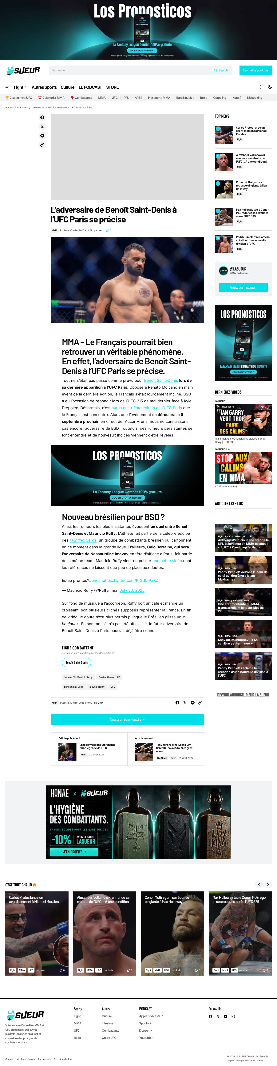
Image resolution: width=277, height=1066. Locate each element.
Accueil (9, 107)
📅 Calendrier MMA (51, 98)
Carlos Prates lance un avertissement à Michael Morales (251, 131)
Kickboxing (254, 98)
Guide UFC (109, 1038)
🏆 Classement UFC (18, 98)
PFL (126, 98)
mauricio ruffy (97, 686)
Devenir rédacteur (63, 1058)
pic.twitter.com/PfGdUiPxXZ (133, 580)
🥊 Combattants (81, 98)
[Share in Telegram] (42, 135)
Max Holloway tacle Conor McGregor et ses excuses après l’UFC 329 (252, 213)
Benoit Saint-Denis (74, 686)
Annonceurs (44, 1058)
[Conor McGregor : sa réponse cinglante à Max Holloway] (224, 189)
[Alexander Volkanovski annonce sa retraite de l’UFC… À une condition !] (224, 162)
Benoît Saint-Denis (161, 380)
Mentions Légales (26, 1058)
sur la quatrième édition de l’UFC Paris (147, 408)
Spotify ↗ (145, 1023)
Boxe (203, 98)
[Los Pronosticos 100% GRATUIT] (138, 30)
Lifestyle (107, 1023)
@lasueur (238, 269)
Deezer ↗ (145, 1030)
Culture (107, 1016)
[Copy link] (42, 144)
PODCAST (145, 1008)
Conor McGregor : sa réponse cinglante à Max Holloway (251, 185)
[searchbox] (130, 70)
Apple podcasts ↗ (151, 1016)
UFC (115, 98)
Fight (239, 139)
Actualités (22, 107)
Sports (78, 1008)
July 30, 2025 (132, 590)
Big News (162, 758)
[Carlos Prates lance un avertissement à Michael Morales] (224, 135)
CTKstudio (259, 1060)
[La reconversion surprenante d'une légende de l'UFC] (89, 749)
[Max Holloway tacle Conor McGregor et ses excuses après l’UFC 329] (224, 217)
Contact (9, 1058)
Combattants (110, 1030)
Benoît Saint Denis (76, 662)
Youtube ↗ (146, 1038)
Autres (106, 1008)
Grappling (219, 98)
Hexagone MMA (159, 98)
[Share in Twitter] (42, 126)
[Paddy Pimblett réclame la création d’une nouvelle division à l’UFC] (224, 244)
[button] (7, 87)
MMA (102, 98)
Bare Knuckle (185, 98)
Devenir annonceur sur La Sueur (243, 694)
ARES (138, 98)
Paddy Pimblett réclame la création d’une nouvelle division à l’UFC (253, 240)
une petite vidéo (167, 560)
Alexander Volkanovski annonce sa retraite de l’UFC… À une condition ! (251, 158)
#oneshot (97, 580)
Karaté (236, 98)
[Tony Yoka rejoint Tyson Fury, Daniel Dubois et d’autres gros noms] (165, 749)
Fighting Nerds (83, 540)
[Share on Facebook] (42, 117)
